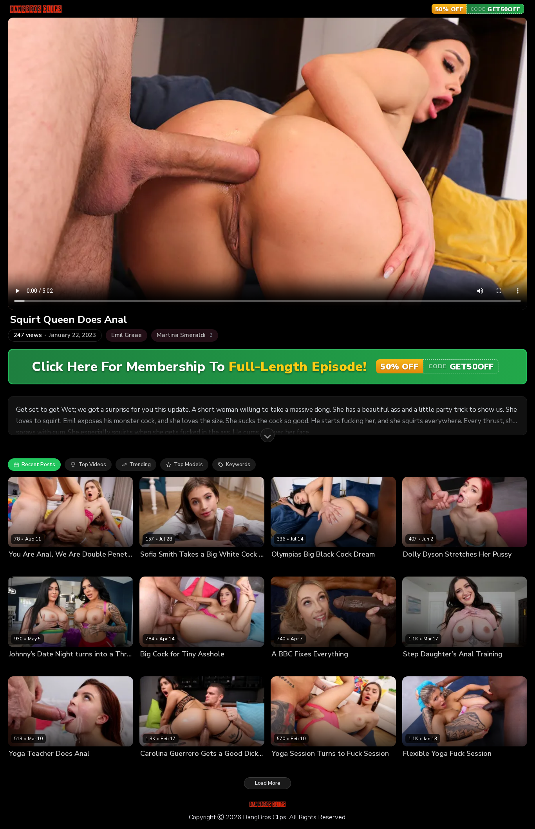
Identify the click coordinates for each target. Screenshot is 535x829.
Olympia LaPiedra (293, 567)
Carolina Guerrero (162, 767)
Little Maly (58, 567)
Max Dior (199, 767)
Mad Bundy (185, 567)
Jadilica (280, 767)
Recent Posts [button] (38, 464)
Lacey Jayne (23, 667)
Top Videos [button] (92, 464)
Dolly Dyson (418, 567)
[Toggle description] (267, 435)
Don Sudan (314, 667)
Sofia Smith (154, 567)
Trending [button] (140, 464)
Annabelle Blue (422, 767)
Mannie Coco (334, 567)
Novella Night (26, 567)
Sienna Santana (61, 667)
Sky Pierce (284, 667)
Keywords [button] (238, 464)
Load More (267, 783)
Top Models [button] (188, 464)
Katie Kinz (415, 667)
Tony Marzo (444, 667)
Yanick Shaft (65, 767)
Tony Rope (458, 767)
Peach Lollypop (28, 767)
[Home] (36, 9)
